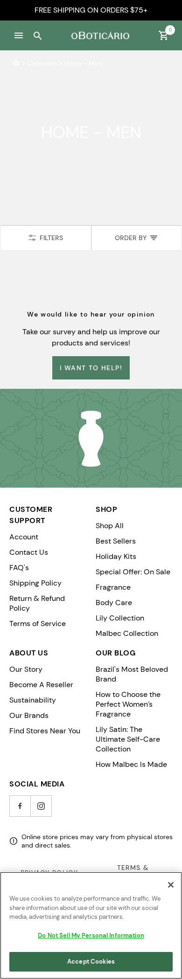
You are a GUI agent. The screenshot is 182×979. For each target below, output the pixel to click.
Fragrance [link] (113, 587)
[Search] (37, 35)
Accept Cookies (91, 961)
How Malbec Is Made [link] (131, 764)
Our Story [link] (25, 669)
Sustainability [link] (32, 700)
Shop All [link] (110, 526)
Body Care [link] (114, 602)
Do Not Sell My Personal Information (91, 935)
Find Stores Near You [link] (44, 731)
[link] (16, 63)
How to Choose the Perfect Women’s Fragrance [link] (128, 704)
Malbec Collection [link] (127, 633)
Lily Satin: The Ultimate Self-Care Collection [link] (128, 739)
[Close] (171, 885)
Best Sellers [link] (116, 541)
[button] (18, 35)
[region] (91, 925)
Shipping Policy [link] (35, 583)
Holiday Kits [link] (116, 556)
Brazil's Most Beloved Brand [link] (132, 674)
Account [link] (23, 537)
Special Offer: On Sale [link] (133, 572)
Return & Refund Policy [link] (37, 603)
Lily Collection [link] (120, 618)
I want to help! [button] (91, 368)
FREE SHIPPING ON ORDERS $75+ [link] (91, 10)
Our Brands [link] (29, 715)
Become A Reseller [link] (41, 684)
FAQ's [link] (19, 567)
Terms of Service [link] (37, 623)
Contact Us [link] (28, 552)
